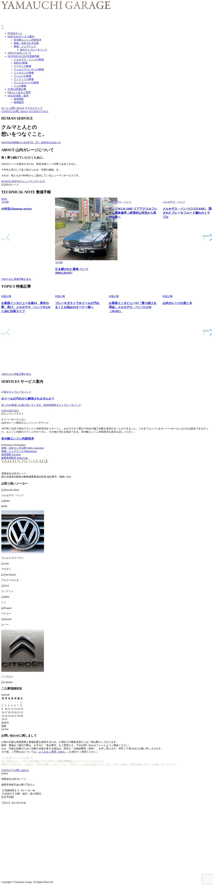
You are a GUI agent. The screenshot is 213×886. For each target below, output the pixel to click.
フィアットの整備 (24, 79)
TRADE (18, 95)
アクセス (38, 111)
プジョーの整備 (22, 76)
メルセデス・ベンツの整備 (29, 59)
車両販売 (19, 102)
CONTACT (15, 770)
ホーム (5, 108)
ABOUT (19, 53)
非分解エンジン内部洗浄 (27, 39)
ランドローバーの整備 (26, 82)
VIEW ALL (16, 279)
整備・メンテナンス (25, 46)
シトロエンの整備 (24, 72)
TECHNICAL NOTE (23, 56)
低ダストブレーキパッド (33, 49)
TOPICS (16, 89)
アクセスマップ (33, 108)
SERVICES (20, 36)
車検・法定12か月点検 (26, 43)
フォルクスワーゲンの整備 (29, 69)
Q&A (19, 92)
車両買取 (19, 99)
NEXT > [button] (208, 237)
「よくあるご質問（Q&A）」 (52, 751)
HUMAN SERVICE (23, 181)
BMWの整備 (20, 62)
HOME (14, 33)
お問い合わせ (16, 108)
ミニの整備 (20, 86)
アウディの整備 (22, 66)
